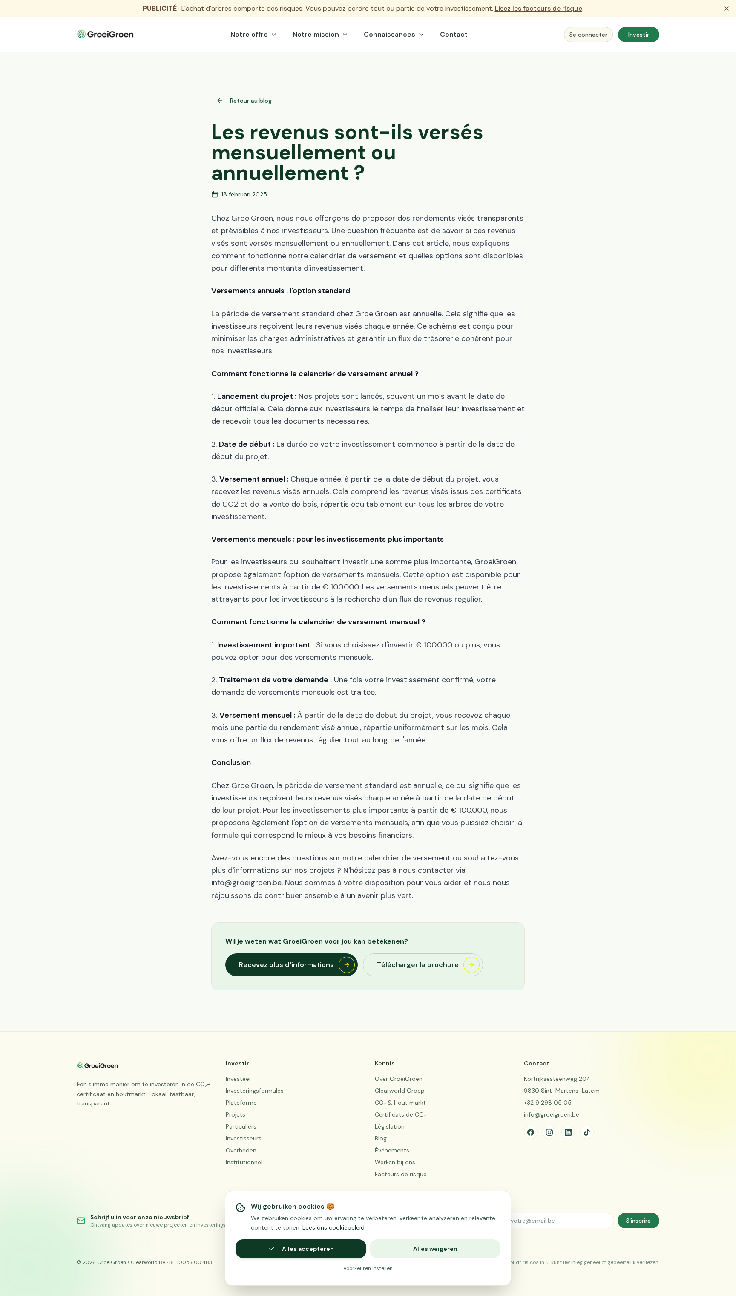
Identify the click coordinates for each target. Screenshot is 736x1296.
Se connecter (588, 34)
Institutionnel (244, 1162)
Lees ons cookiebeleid (333, 1227)
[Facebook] (531, 1132)
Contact (454, 34)
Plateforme (241, 1102)
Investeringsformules (255, 1090)
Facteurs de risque (401, 1174)
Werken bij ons (395, 1162)
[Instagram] (549, 1132)
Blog (381, 1138)
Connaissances (389, 34)
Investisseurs (244, 1138)
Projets (235, 1114)
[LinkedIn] (568, 1132)
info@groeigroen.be (551, 1114)
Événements (392, 1150)
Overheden (241, 1150)
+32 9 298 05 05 (548, 1102)
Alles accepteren (308, 1249)
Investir (638, 34)
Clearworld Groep (400, 1090)
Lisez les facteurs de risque (538, 8)
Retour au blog (251, 100)
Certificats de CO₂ (400, 1114)
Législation (390, 1126)
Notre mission (316, 34)
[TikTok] (587, 1132)
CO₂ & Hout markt (400, 1102)
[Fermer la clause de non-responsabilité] (727, 8)
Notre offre (249, 34)
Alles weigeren (435, 1249)
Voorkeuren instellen (368, 1268)
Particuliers (241, 1126)
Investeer (238, 1078)
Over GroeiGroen (399, 1078)
